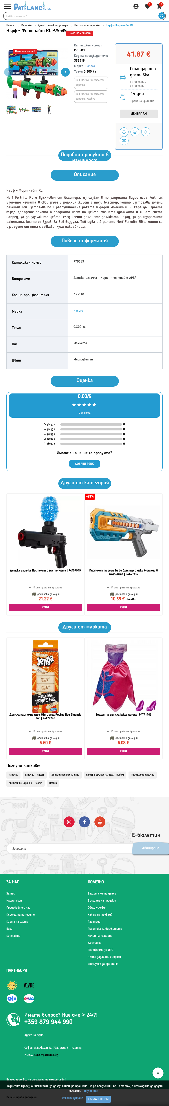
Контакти (13, 935)
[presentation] (65, 72)
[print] (134, 131)
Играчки (26, 25)
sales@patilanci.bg (46, 1054)
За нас (10, 893)
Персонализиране (72, 1098)
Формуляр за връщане (103, 964)
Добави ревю (84, 463)
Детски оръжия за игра (53, 25)
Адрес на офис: (34, 1035)
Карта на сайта (17, 921)
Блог (9, 928)
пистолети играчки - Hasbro (25, 783)
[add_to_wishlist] (124, 131)
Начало (10, 25)
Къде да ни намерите (20, 914)
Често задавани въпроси (104, 957)
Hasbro (90, 66)
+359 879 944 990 (48, 1022)
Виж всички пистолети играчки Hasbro (90, 96)
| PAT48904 (123, 572)
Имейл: (41, 1054)
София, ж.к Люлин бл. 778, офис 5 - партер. (53, 1047)
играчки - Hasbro (34, 775)
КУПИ (45, 607)
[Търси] (161, 16)
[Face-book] (84, 821)
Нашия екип (14, 900)
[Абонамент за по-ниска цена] (145, 131)
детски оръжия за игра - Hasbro (105, 775)
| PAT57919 (45, 570)
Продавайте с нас (18, 907)
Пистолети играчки (87, 25)
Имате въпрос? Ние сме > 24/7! (60, 1015)
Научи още (91, 1091)
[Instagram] (69, 821)
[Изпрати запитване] (124, 140)
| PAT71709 (123, 714)
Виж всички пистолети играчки (90, 82)
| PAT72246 (45, 716)
